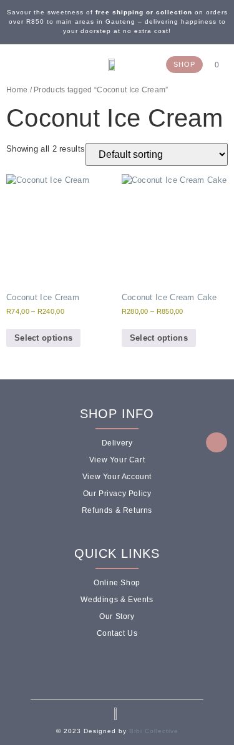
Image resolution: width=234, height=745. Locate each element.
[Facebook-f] (101, 667)
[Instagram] (27, 64)
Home (16, 89)
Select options (43, 338)
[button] (51, 66)
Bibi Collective (153, 731)
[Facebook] (14, 64)
